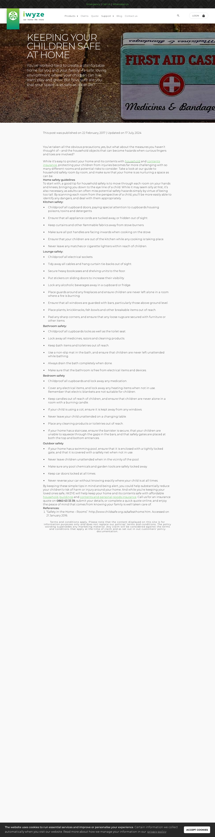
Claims (84, 15)
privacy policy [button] (156, 831)
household (132, 161)
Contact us (131, 15)
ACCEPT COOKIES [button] (197, 829)
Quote (95, 15)
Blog (119, 15)
